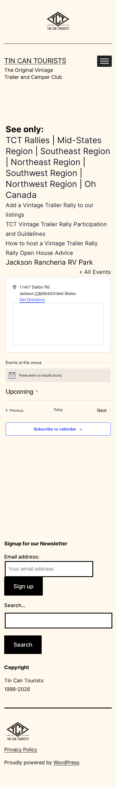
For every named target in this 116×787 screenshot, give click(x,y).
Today (58, 409)
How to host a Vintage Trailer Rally (52, 243)
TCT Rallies (28, 140)
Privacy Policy (20, 749)
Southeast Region (75, 151)
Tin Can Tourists (35, 61)
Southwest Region (41, 173)
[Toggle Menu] (104, 61)
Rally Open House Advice (39, 253)
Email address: (21, 557)
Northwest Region (41, 184)
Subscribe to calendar (55, 429)
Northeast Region (46, 162)
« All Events (95, 272)
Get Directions (32, 299)
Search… (15, 605)
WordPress (66, 762)
